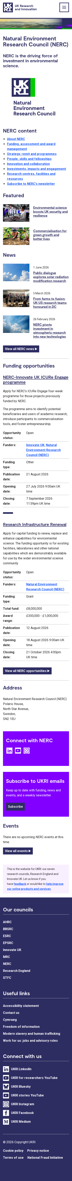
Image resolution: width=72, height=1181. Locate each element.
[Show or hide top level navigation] (64, 7)
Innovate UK (35, 445)
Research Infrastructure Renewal (34, 524)
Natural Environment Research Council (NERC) (43, 450)
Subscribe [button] (15, 806)
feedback (20, 884)
